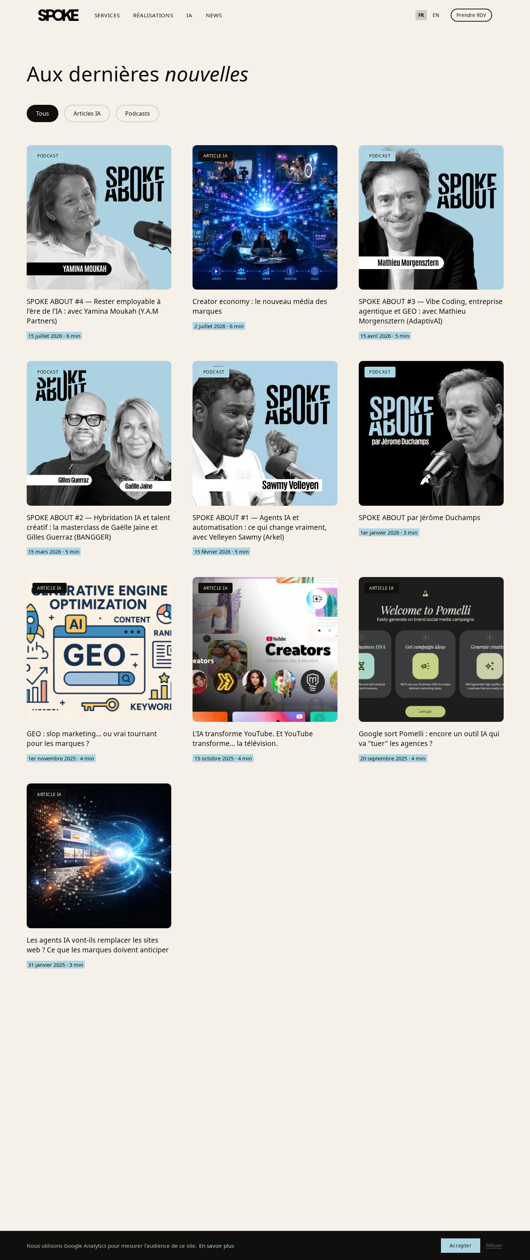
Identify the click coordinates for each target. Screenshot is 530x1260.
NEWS (214, 15)
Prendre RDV (471, 15)
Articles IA (87, 113)
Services (107, 15)
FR (421, 15)
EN (436, 15)
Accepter (461, 1245)
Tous (42, 113)
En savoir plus (216, 1245)
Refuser (494, 1245)
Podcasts (137, 113)
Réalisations (153, 15)
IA (189, 15)
